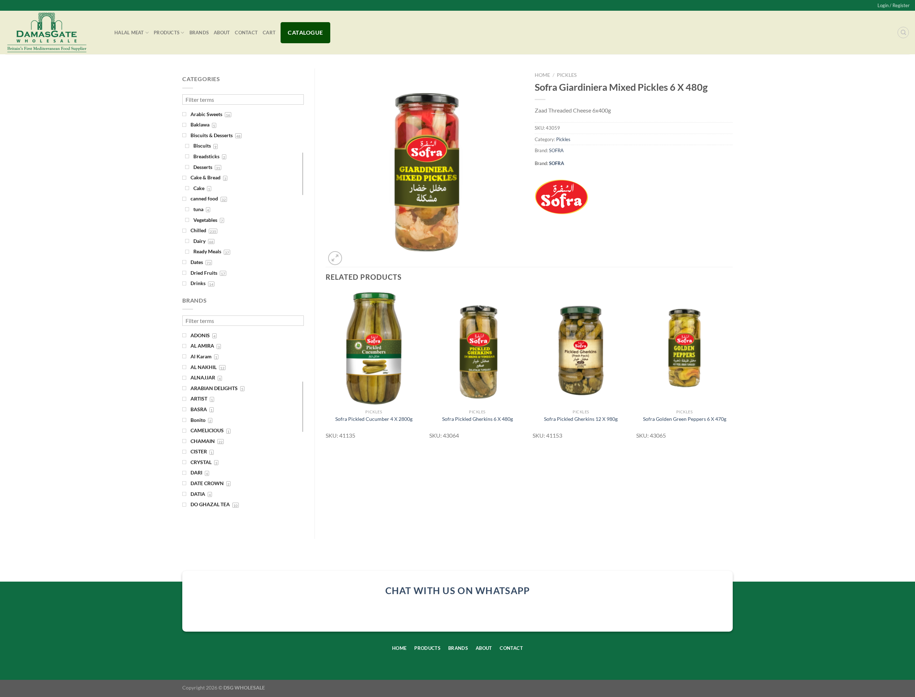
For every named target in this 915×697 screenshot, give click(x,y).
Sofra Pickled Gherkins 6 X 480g (477, 419)
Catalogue (305, 32)
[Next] (732, 367)
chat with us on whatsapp (457, 590)
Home (542, 75)
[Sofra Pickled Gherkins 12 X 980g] (581, 348)
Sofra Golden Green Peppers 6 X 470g (684, 419)
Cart (269, 32)
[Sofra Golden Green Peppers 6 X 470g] (684, 348)
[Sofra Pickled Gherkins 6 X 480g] (477, 348)
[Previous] (326, 367)
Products (166, 32)
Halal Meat (129, 32)
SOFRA (556, 150)
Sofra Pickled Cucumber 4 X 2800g (373, 419)
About (222, 32)
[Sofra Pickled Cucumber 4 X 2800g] (374, 348)
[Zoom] (335, 258)
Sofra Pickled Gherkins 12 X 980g (581, 419)
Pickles (567, 75)
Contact (246, 32)
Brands (199, 32)
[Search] (903, 32)
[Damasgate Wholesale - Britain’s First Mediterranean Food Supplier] (54, 32)
